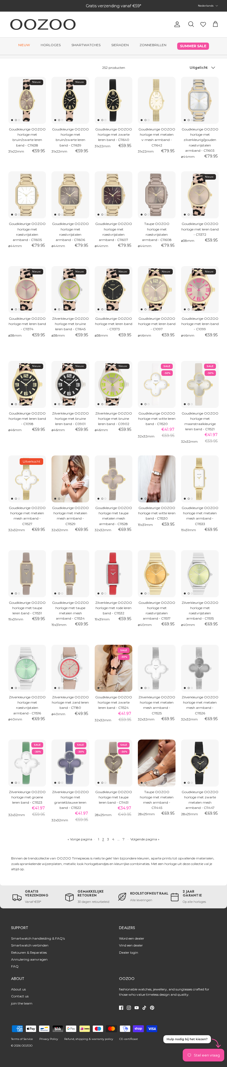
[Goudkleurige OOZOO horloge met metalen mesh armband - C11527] (27, 478)
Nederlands (205, 5)
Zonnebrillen (153, 45)
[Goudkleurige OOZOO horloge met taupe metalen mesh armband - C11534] (70, 573)
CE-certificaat (128, 1039)
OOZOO (27, 1045)
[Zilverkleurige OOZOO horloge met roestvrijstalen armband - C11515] (200, 573)
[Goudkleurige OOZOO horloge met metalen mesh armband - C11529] (70, 478)
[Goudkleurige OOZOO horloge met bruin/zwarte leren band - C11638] (27, 100)
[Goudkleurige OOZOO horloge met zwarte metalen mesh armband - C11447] (200, 763)
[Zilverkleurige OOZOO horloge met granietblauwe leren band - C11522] (70, 763)
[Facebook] (121, 1008)
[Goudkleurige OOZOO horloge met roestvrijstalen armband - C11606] (70, 194)
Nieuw (24, 45)
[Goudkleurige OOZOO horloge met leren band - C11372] (200, 194)
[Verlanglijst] (203, 24)
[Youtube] (137, 1008)
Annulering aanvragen (29, 959)
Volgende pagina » (144, 839)
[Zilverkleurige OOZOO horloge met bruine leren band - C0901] (70, 384)
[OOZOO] (43, 24)
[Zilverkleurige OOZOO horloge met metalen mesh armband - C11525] (157, 668)
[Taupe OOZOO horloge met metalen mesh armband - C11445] (157, 763)
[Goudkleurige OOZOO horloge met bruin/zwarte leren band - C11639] (70, 100)
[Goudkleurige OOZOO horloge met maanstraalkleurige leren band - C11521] (200, 384)
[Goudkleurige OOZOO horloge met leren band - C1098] (27, 384)
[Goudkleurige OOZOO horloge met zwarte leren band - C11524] (113, 668)
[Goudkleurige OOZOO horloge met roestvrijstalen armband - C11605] (27, 194)
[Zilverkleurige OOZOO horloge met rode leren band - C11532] (113, 573)
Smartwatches (85, 45)
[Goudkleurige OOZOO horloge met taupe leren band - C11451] (113, 763)
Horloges (51, 45)
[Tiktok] (144, 1008)
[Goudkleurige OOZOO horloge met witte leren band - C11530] (157, 478)
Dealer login (128, 952)
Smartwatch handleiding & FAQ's (38, 938)
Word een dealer (131, 938)
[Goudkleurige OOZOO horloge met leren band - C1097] (157, 289)
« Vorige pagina (80, 839)
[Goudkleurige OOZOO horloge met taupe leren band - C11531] (27, 573)
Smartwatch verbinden (29, 945)
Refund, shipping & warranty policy (88, 1039)
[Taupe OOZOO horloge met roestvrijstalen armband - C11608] (157, 194)
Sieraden (120, 45)
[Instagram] (129, 1008)
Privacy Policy (48, 1039)
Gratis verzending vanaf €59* (113, 5)
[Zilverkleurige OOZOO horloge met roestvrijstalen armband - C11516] (27, 668)
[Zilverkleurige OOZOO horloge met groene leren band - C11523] (27, 763)
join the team (21, 1003)
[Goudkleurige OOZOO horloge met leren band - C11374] (27, 289)
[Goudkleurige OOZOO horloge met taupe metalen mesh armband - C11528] (113, 478)
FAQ (15, 966)
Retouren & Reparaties (29, 952)
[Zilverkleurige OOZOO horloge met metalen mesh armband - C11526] (200, 668)
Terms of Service (22, 1039)
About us (18, 989)
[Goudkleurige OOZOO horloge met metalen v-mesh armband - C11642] (157, 100)
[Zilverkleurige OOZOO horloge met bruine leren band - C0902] (113, 384)
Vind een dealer (131, 945)
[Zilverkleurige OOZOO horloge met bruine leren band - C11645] (70, 289)
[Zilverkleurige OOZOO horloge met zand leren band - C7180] (70, 668)
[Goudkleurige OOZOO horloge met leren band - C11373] (113, 289)
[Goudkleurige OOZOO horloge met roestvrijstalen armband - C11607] (113, 194)
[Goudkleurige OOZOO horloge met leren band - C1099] (200, 289)
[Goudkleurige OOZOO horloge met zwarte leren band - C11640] (113, 100)
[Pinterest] (152, 1008)
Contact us (20, 996)
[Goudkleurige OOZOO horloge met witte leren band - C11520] (157, 384)
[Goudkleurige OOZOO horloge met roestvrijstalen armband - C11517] (157, 573)
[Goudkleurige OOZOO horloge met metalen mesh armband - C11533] (200, 478)
